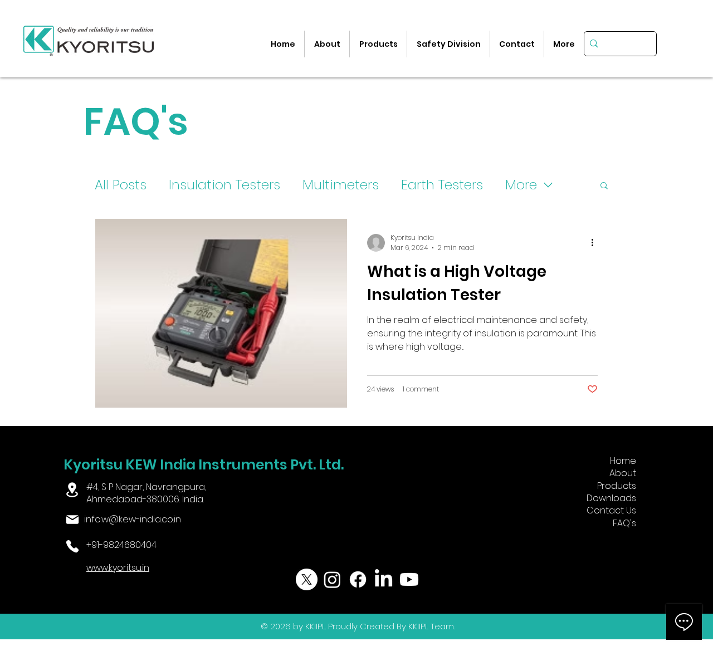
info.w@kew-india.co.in (132, 519)
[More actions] (596, 242)
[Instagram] (332, 579)
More (521, 184)
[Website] (72, 569)
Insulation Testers (224, 184)
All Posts (120, 184)
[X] (307, 579)
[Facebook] (358, 579)
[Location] (72, 489)
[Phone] (72, 546)
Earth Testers (442, 184)
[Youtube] (409, 579)
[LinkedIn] (383, 579)
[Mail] (72, 519)
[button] (604, 186)
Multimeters (340, 184)
